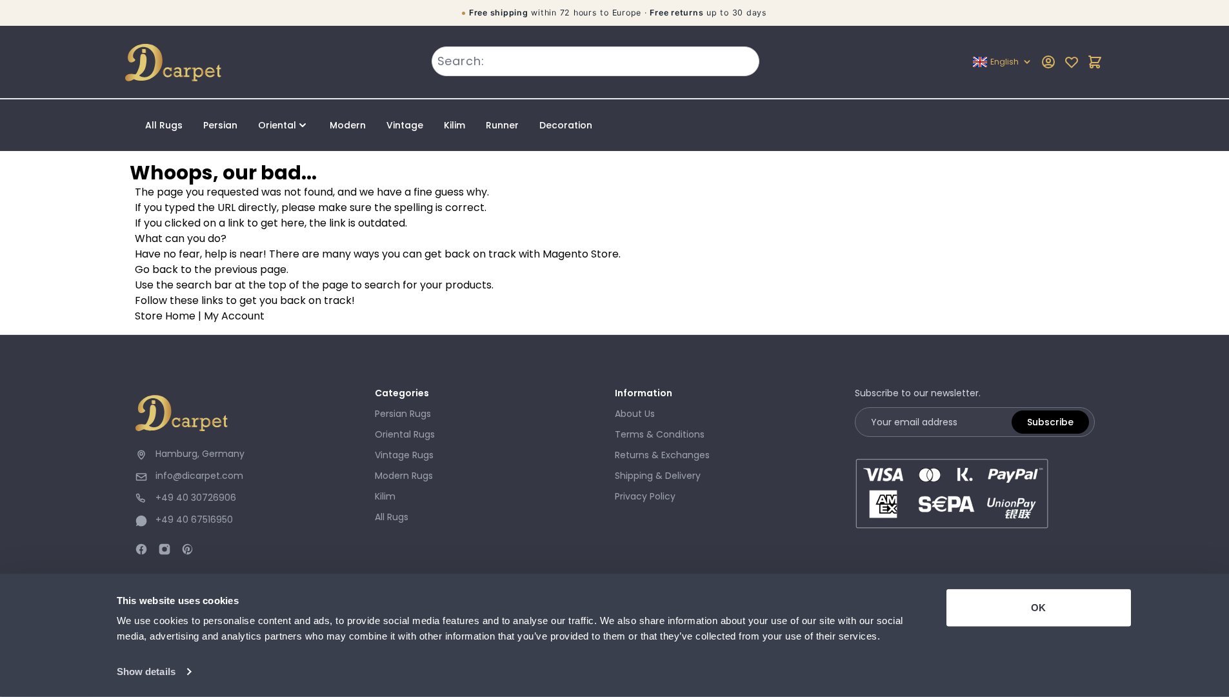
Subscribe (1050, 422)
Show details (146, 671)
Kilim (454, 125)
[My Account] (1048, 62)
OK (1038, 607)
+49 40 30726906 (195, 497)
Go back (156, 269)
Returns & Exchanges (662, 455)
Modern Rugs (404, 475)
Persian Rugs (403, 413)
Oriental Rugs (405, 434)
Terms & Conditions (659, 434)
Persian (220, 125)
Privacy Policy (645, 496)
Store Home (165, 315)
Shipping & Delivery (658, 475)
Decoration (565, 125)
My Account (234, 315)
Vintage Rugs (404, 455)
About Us (635, 413)
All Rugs (164, 125)
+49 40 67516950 (194, 519)
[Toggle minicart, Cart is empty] (1094, 62)
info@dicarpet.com (199, 475)
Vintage (404, 125)
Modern (348, 125)
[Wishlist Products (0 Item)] (1071, 62)
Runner (502, 125)
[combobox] (595, 61)
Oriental (277, 125)
